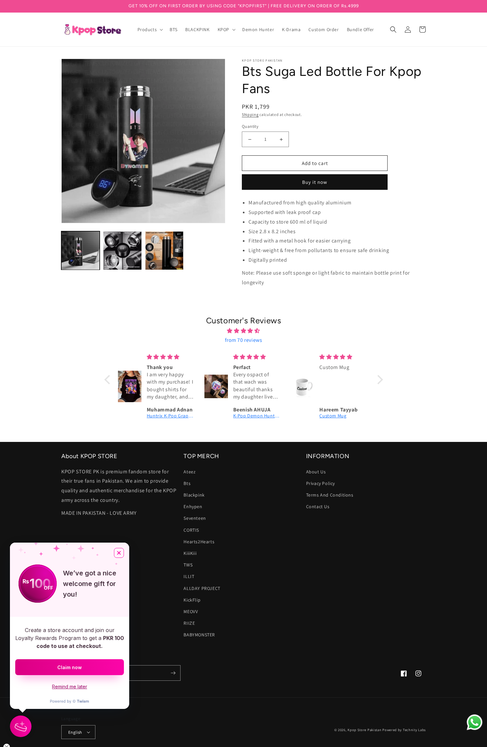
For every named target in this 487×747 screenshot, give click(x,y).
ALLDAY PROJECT (202, 588)
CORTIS (191, 530)
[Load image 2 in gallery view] (122, 250)
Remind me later (69, 686)
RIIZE (189, 623)
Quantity (250, 126)
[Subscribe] (173, 673)
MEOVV (191, 611)
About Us (316, 472)
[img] (243, 331)
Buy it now (314, 182)
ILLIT (189, 576)
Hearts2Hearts (199, 542)
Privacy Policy (320, 483)
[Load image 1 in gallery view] (80, 250)
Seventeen (195, 518)
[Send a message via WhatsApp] (474, 722)
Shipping (250, 114)
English (75, 732)
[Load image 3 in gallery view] (164, 250)
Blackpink (194, 495)
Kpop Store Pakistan (364, 729)
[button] (150, 29)
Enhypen (193, 506)
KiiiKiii (190, 553)
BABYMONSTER (199, 635)
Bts (187, 483)
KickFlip (192, 600)
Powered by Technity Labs (404, 729)
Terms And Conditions (329, 495)
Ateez (189, 472)
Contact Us (318, 506)
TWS (188, 565)
